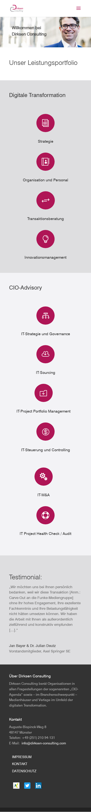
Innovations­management (45, 257)
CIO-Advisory (25, 287)
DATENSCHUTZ (24, 771)
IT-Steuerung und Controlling (45, 450)
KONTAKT (19, 764)
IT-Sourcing (45, 372)
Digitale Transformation (37, 95)
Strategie (45, 141)
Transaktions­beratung (45, 218)
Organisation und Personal (45, 180)
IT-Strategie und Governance (45, 334)
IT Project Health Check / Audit (45, 533)
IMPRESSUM (22, 757)
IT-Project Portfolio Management (43, 411)
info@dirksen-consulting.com (44, 743)
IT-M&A (43, 495)
